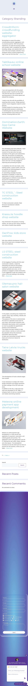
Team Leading (8, 617)
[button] (14, 9)
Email (4, 603)
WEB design (18, 617)
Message (5, 623)
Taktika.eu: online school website (13, 63)
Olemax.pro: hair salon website (12, 285)
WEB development (9, 615)
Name (5, 597)
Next (7, 455)
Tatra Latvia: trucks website (13, 349)
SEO (13, 620)
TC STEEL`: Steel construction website (12, 195)
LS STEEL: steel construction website (11, 254)
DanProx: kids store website (14, 234)
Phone (5, 608)
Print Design (8, 618)
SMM (17, 620)
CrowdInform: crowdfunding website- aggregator (11, 31)
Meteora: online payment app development (11, 404)
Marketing (7, 620)
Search (4, 462)
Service (5, 613)
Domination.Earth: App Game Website (13, 125)
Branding (16, 618)
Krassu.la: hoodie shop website (12, 216)
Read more (23, 54)
